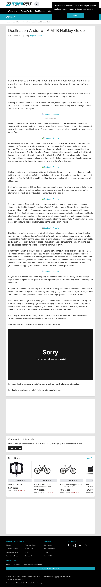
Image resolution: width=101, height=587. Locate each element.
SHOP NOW (21, 480)
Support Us (29, 548)
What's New (12, 11)
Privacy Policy (20, 583)
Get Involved (48, 545)
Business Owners (12, 548)
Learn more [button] (88, 9)
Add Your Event (30, 545)
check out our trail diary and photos (62, 383)
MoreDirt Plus (48, 556)
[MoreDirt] (19, 4)
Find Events (39, 11)
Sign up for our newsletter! (50, 568)
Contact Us (29, 556)
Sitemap (39, 583)
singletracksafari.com (50, 389)
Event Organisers (12, 552)
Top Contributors (49, 548)
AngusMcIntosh (36, 35)
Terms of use (10, 583)
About (46, 552)
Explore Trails (26, 11)
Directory (9, 545)
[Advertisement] (50, 59)
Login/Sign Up (15, 448)
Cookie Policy (30, 583)
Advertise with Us (12, 556)
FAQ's (27, 552)
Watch (50, 11)
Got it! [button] (75, 15)
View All (90, 458)
